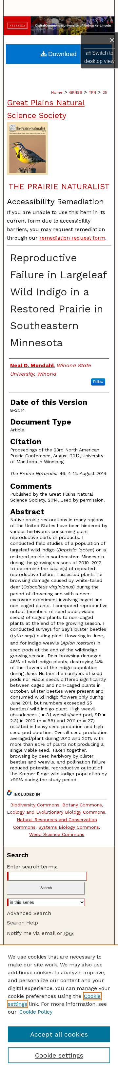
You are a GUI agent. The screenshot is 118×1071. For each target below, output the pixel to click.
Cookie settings (59, 1055)
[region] (59, 1007)
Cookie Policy (35, 1012)
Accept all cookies (59, 1034)
